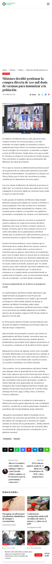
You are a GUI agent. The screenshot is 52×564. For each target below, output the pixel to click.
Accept (38, 555)
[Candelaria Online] (9, 4)
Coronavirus (7, 439)
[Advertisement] (26, 38)
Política (20, 70)
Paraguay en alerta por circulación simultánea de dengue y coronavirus (13, 517)
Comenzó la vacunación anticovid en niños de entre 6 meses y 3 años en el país (37, 518)
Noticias (12, 70)
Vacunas (17, 439)
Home (4, 70)
